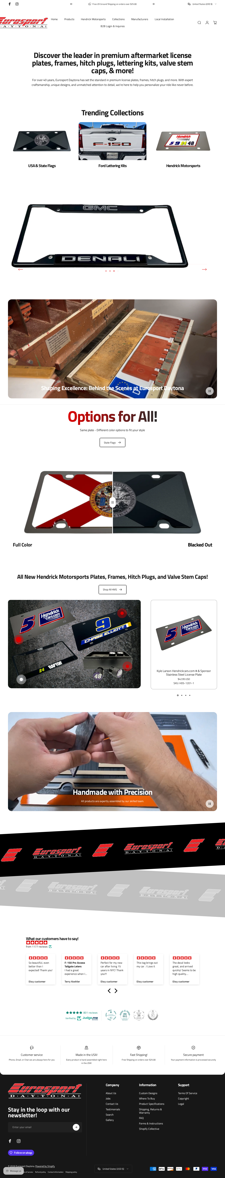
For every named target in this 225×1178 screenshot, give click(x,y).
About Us (111, 1093)
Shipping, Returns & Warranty (150, 1111)
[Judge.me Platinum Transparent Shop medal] (111, 1015)
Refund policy (40, 1172)
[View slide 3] (186, 695)
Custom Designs (148, 1093)
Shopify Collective (149, 1128)
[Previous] (71, 4)
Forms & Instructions (151, 1123)
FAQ (141, 1118)
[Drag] (112, 502)
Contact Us (112, 1103)
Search (110, 1114)
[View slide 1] (178, 695)
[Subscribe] (76, 1127)
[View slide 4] (190, 695)
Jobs (108, 1098)
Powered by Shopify (45, 1166)
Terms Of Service (187, 1093)
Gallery (110, 1120)
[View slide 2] (182, 695)
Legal (181, 1103)
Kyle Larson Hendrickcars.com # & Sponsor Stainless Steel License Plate (184, 672)
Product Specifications (151, 1103)
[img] (114, 943)
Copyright (183, 1098)
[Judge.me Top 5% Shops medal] (153, 1015)
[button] (210, 391)
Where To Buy (147, 1098)
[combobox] (202, 4)
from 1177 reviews (36, 947)
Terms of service (26, 1172)
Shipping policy (71, 1172)
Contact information (55, 1172)
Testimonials (113, 1109)
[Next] (153, 4)
